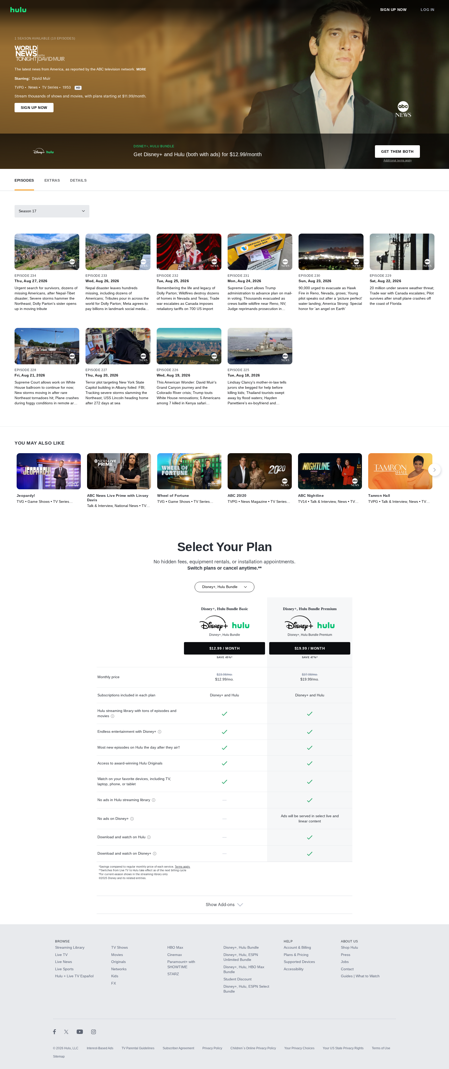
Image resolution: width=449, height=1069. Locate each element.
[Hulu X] (70, 1031)
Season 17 (27, 211)
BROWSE (62, 941)
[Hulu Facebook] (58, 1031)
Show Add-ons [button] (220, 905)
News (33, 87)
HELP (288, 941)
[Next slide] (434, 470)
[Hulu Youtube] (84, 1031)
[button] (24, 179)
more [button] (141, 69)
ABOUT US (349, 941)
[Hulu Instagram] (93, 1031)
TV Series (50, 87)
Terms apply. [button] (182, 867)
